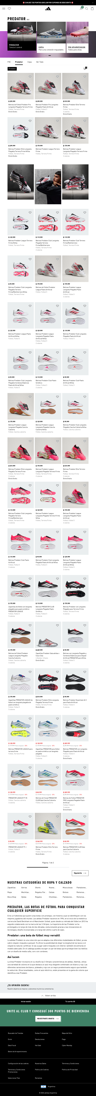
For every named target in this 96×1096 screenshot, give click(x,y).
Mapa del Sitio (67, 1033)
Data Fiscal (12, 1045)
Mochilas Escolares (25, 892)
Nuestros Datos (40, 1063)
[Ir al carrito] (92, 8)
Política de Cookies (42, 1070)
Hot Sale (38, 1045)
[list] (48, 62)
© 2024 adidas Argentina (48, 1093)
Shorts (38, 888)
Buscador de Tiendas (15, 1033)
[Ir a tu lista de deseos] (9, 8)
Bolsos (65, 892)
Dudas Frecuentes (41, 1033)
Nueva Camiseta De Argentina (54, 888)
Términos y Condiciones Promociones (16, 1071)
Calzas (51, 892)
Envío (10, 1039)
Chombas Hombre (53, 897)
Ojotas (23, 897)
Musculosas (68, 888)
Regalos (38, 897)
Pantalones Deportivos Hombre (67, 897)
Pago (64, 1039)
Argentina (51, 1086)
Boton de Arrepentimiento (17, 1051)
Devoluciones (39, 1039)
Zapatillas (11, 888)
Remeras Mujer (80, 892)
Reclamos (38, 1078)
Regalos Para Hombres (40, 892)
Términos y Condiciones (70, 1063)
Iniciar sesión (26, 1001)
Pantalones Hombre (81, 888)
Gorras (24, 888)
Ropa (9, 892)
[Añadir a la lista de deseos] (30, 77)
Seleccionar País (14, 1078)
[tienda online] (48, 9)
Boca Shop (11, 897)
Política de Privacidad (70, 1070)
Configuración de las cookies (18, 1063)
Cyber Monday (67, 1045)
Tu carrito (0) (70, 1001)
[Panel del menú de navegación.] (4, 8)
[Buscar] (86, 8)
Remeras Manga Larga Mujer (82, 897)
